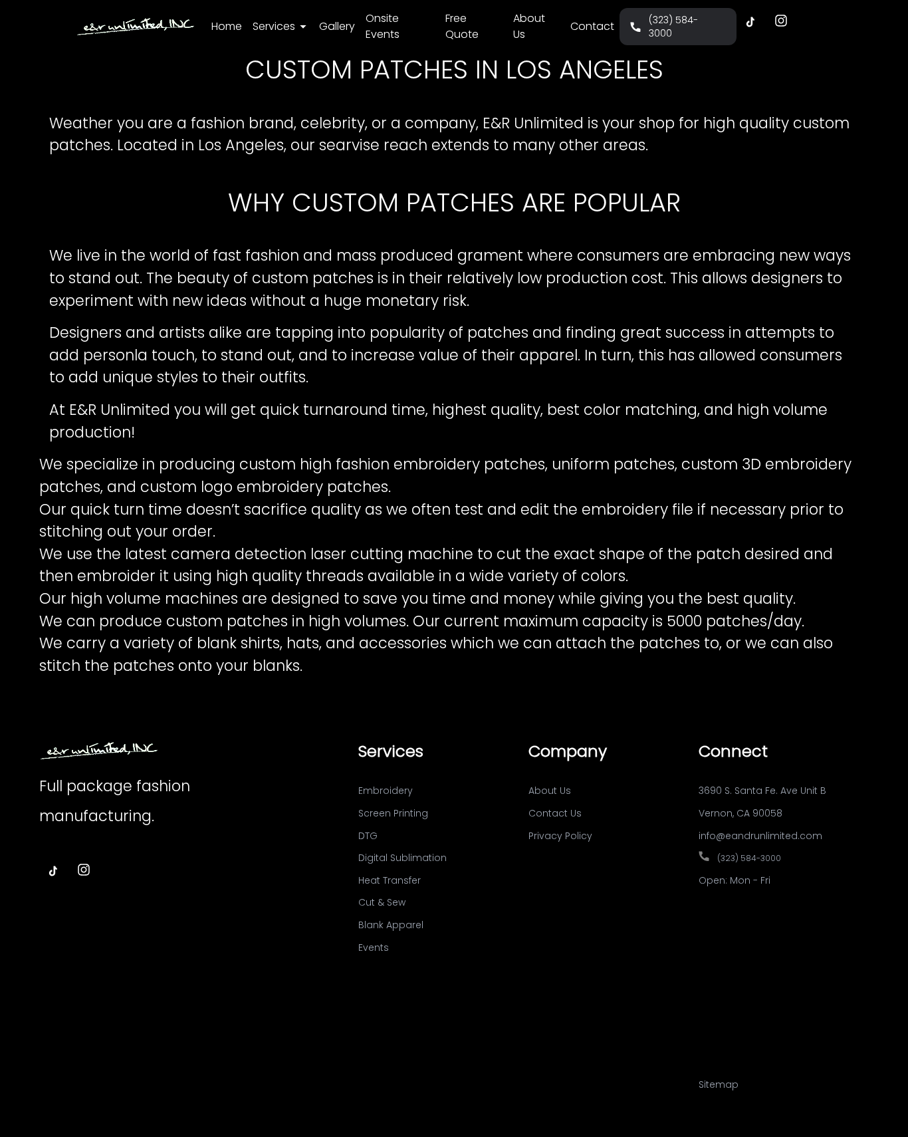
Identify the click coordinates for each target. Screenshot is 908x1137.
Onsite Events (382, 26)
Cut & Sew (381, 902)
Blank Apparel (390, 925)
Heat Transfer (389, 880)
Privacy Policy (560, 835)
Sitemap (718, 1084)
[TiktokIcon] (750, 21)
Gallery (337, 26)
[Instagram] (781, 21)
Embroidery (385, 790)
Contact (592, 26)
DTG (368, 835)
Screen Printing (393, 813)
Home (226, 26)
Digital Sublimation (402, 857)
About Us (529, 26)
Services (274, 26)
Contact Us (555, 813)
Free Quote (462, 26)
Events (373, 947)
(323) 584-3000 (673, 26)
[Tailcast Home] (135, 26)
